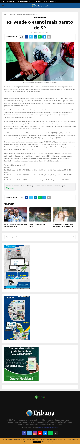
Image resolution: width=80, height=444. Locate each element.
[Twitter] (29, 433)
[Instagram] (35, 433)
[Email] (45, 433)
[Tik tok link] (57, 1)
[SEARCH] (73, 237)
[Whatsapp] (50, 433)
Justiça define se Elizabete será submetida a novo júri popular (63, 225)
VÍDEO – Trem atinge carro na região (38, 225)
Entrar (39, 1)
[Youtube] (40, 433)
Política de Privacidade (49, 442)
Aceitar (37, 442)
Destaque (37, 17)
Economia (42, 17)
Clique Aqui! (10, 188)
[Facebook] (24, 433)
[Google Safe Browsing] (40, 399)
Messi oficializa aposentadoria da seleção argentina (15, 225)
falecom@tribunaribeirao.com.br (48, 427)
